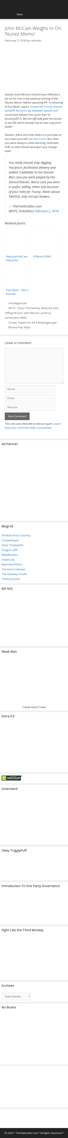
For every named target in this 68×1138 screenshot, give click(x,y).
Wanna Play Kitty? (19, 327)
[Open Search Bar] (4, 14)
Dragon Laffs (10, 550)
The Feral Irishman (13, 569)
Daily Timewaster (13, 545)
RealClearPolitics (12, 564)
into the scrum (37, 139)
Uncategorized (17, 303)
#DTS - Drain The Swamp (24, 308)
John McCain (31, 313)
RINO (23, 317)
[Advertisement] (34, 485)
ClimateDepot (10, 540)
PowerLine (8, 559)
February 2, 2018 (47, 211)
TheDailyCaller (11, 579)
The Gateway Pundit (14, 574)
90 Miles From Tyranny (16, 535)
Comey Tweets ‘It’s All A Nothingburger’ (32, 322)
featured (46, 308)
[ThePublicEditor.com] (35, 4)
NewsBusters (10, 554)
